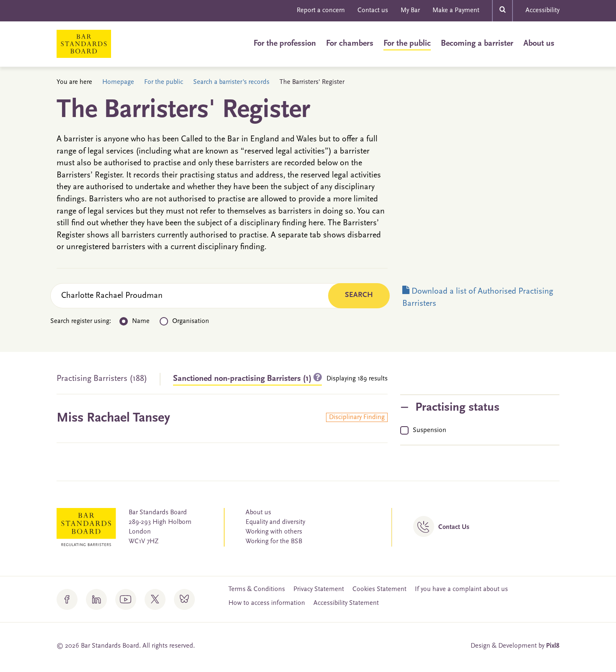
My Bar (410, 10)
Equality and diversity (275, 522)
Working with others (274, 532)
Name (141, 321)
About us (538, 43)
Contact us (372, 10)
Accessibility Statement (346, 603)
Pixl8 (552, 646)
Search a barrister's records (231, 82)
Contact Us (453, 527)
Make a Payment (455, 10)
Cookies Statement (379, 589)
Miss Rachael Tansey (113, 418)
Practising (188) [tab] (102, 379)
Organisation (190, 321)
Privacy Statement (318, 589)
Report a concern (321, 10)
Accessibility (542, 10)
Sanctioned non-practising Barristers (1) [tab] (243, 379)
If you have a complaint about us (461, 589)
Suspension (429, 430)
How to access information (266, 603)
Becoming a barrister (477, 43)
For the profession (285, 43)
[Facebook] (67, 599)
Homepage (118, 82)
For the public (407, 43)
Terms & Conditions (256, 589)
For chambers (349, 43)
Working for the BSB (274, 541)
